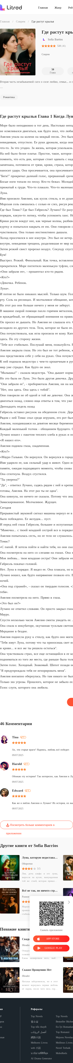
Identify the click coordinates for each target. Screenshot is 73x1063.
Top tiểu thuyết (38, 1027)
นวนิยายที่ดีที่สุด (39, 1053)
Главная (5, 21)
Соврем (20, 21)
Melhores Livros (39, 1042)
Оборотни (27, 863)
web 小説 (36, 1048)
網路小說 (36, 1037)
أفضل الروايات (38, 1032)
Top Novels (37, 1016)
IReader (26, 976)
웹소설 (34, 1021)
